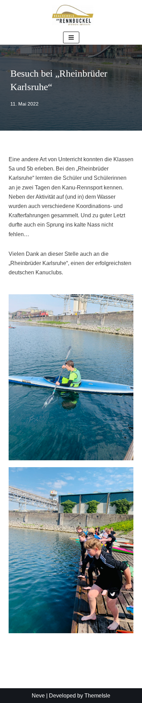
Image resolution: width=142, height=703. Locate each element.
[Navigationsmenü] (71, 37)
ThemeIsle (97, 696)
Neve (38, 696)
